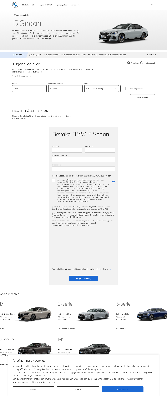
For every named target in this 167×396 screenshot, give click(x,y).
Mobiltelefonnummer (59, 156)
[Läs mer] (113, 182)
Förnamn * (56, 146)
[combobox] (65, 88)
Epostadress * (57, 165)
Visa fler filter (142, 97)
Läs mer (150, 54)
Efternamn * (89, 146)
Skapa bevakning (83, 278)
